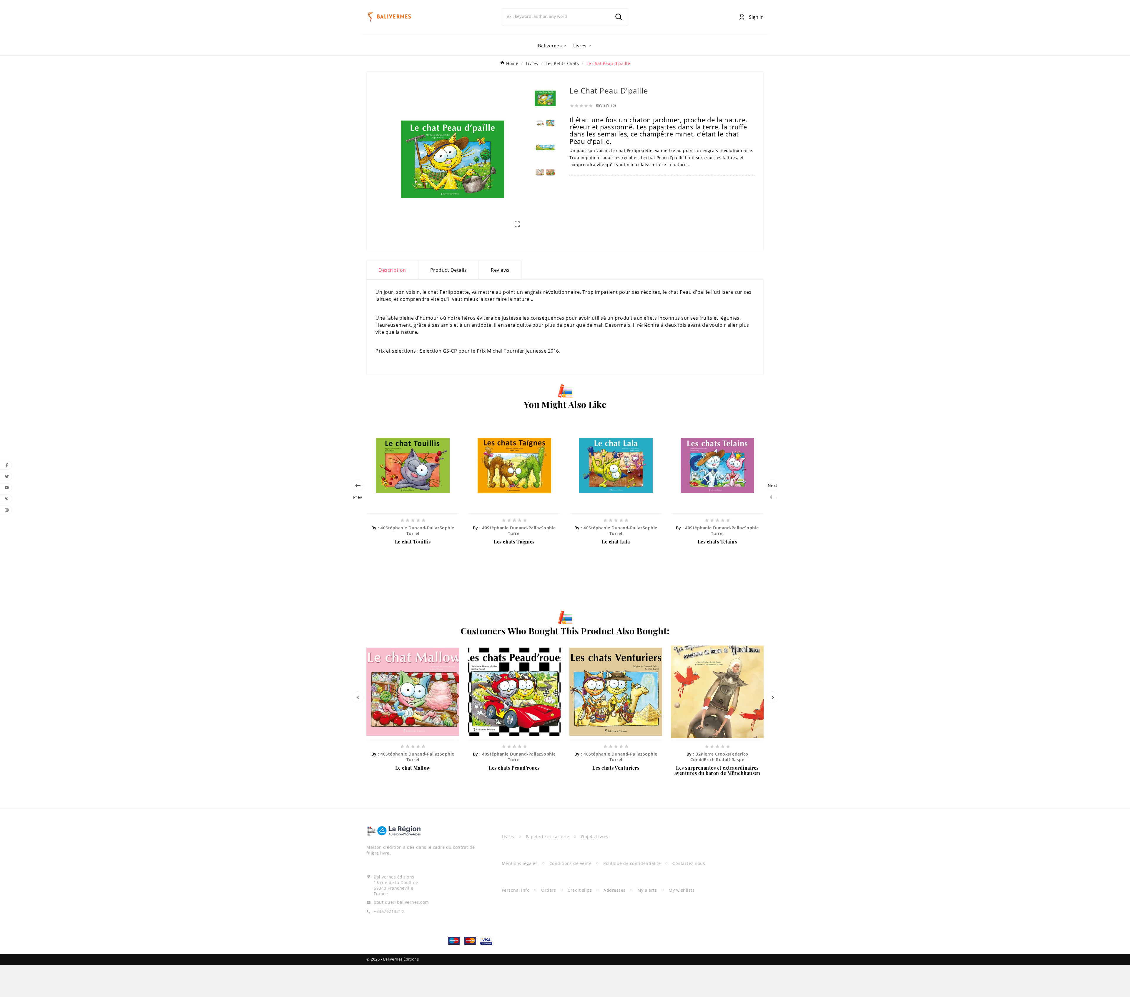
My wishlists (681, 890)
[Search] (619, 17)
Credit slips (580, 890)
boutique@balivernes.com (401, 902)
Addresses (615, 890)
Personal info (516, 890)
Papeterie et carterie (547, 836)
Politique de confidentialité (632, 863)
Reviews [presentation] (500, 270)
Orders (548, 890)
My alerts (647, 890)
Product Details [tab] (448, 270)
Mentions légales (520, 863)
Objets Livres (595, 836)
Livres (508, 836)
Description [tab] (392, 270)
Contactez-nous (688, 863)
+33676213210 (389, 911)
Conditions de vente (570, 863)
